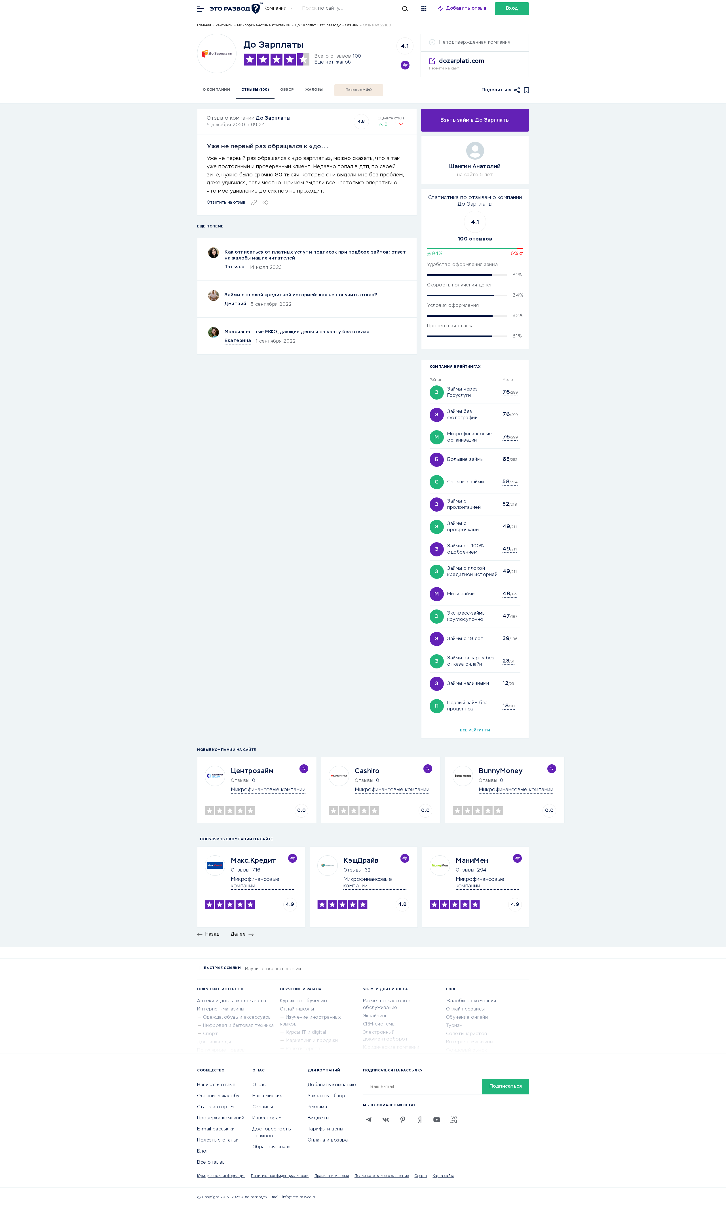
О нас (259, 1085)
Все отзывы (211, 1162)
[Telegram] (368, 1120)
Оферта (421, 1176)
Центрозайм (252, 771)
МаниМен (472, 860)
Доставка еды (214, 1042)
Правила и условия (332, 1176)
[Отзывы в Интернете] (235, 8)
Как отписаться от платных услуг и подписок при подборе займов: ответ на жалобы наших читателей (315, 255)
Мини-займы (461, 594)
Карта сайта (444, 1176)
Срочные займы (465, 482)
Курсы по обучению (303, 1001)
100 (357, 56)
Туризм (454, 1026)
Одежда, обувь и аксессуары (237, 1017)
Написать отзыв (216, 1085)
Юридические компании (391, 1047)
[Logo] (217, 53)
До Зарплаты (273, 118)
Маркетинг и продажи (312, 1041)
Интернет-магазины (220, 1009)
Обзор (287, 90)
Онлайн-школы (297, 1009)
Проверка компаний (220, 1118)
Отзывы (240, 870)
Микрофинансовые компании (264, 25)
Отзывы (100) (255, 90)
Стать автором (215, 1107)
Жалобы (314, 90)
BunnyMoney (500, 771)
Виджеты (319, 1118)
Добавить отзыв (466, 8)
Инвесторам (267, 1118)
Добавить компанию (332, 1085)
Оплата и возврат (329, 1140)
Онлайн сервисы (465, 1009)
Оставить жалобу (218, 1096)
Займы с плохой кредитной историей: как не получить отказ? (301, 295)
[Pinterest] (402, 1120)
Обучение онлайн (467, 1017)
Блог (202, 1151)
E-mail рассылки (216, 1129)
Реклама (317, 1107)
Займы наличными (468, 683)
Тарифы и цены (325, 1129)
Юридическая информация (221, 1176)
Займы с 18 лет (465, 639)
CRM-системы (379, 1024)
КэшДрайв (361, 860)
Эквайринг (375, 1016)
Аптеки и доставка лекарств (231, 1001)
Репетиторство (305, 1049)
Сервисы (262, 1107)
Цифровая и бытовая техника (238, 1026)
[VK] (385, 1120)
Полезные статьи (218, 1140)
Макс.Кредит (253, 860)
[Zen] (419, 1120)
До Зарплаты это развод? (318, 25)
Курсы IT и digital (306, 1032)
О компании (216, 90)
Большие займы (465, 459)
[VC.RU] (453, 1120)
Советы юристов (466, 1034)
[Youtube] (436, 1120)
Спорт (210, 1034)
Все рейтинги (475, 730)
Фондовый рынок (466, 1050)
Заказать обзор (326, 1096)
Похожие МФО (359, 90)
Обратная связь (271, 1147)
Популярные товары (221, 1050)
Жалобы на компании (471, 1001)
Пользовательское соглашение (381, 1176)
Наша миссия (267, 1096)
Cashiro (367, 771)
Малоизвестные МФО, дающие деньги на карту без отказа (297, 332)
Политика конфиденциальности (280, 1176)
